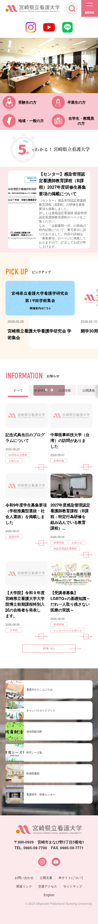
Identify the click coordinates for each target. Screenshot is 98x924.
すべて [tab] (18, 390)
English (49, 895)
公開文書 (46, 877)
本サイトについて (71, 877)
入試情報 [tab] (64, 390)
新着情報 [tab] (40, 390)
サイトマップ (72, 886)
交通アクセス (47, 886)
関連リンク (24, 886)
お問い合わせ (24, 877)
